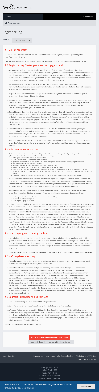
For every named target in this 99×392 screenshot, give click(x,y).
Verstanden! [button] (86, 386)
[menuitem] (88, 17)
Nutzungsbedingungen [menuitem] (87, 359)
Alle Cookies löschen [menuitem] (65, 356)
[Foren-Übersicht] (17, 6)
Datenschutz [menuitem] (38, 356)
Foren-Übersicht (9, 356)
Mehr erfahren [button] (28, 388)
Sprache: (6, 39)
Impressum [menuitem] (50, 356)
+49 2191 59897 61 (53, 375)
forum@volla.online (52, 378)
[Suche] (40, 17)
